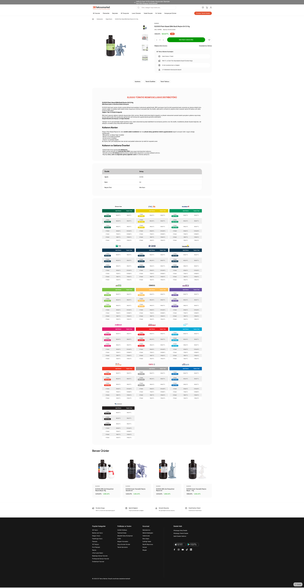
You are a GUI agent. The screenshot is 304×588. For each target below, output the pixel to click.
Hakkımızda (146, 536)
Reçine (94, 550)
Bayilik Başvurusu (148, 544)
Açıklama (137, 81)
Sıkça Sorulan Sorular (123, 544)
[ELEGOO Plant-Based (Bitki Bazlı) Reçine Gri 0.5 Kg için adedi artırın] (163, 40)
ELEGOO (97, 486)
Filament (94, 541)
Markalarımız (146, 530)
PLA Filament (96, 547)
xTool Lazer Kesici (97, 553)
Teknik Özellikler (150, 81)
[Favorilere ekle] (209, 39)
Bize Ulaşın (146, 538)
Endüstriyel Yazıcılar (98, 561)
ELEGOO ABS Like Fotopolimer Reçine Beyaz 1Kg (104, 489)
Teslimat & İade (121, 533)
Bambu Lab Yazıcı (97, 533)
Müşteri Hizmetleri (122, 541)
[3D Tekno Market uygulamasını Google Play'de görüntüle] (193, 544)
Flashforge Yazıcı (97, 538)
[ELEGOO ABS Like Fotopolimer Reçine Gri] (167, 469)
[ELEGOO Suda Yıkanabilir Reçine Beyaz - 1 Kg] (197, 469)
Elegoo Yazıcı (96, 536)
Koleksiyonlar (100, 19)
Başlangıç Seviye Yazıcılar (100, 556)
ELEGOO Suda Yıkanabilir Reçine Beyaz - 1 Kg (196, 489)
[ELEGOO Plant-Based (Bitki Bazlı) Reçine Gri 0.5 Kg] (145, 27)
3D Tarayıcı (95, 544)
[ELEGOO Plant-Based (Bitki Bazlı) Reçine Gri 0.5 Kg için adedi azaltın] (156, 40)
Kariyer (145, 547)
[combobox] (158, 7)
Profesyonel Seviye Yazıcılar (100, 558)
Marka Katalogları (148, 533)
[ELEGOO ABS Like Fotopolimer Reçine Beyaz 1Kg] (106, 469)
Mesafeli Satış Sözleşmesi (125, 536)
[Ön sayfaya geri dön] (93, 19)
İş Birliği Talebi (147, 541)
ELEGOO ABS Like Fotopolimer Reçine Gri (165, 489)
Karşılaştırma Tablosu (205, 45)
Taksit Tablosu (164, 81)
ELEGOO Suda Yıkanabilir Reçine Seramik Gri (135, 489)
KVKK (119, 538)
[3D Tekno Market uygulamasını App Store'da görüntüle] (179, 544)
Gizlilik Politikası (122, 530)
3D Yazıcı (95, 530)
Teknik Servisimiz (122, 547)
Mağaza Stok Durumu (160, 45)
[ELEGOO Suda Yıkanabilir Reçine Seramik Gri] (137, 469)
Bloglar (145, 550)
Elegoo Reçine (109, 19)
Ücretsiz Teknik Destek (203, 13)
